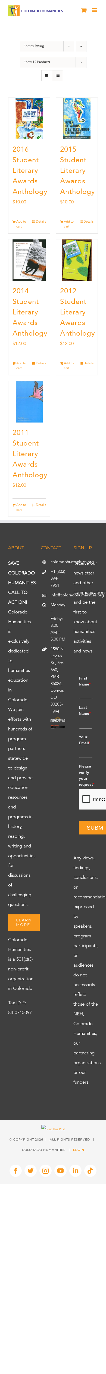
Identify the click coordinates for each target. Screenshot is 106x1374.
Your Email (84, 740)
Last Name (85, 710)
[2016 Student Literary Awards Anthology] (29, 118)
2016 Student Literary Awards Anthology (30, 171)
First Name (85, 681)
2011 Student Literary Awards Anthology (30, 454)
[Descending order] (81, 46)
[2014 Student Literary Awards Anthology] (29, 260)
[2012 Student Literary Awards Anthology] (77, 260)
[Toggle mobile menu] (95, 10)
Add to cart (21, 224)
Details (41, 221)
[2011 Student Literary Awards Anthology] (29, 402)
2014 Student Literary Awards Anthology (30, 312)
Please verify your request (85, 775)
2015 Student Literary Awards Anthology (77, 171)
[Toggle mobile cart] (84, 10)
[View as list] (57, 75)
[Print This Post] (53, 1129)
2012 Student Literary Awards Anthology (77, 312)
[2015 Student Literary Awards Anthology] (77, 118)
